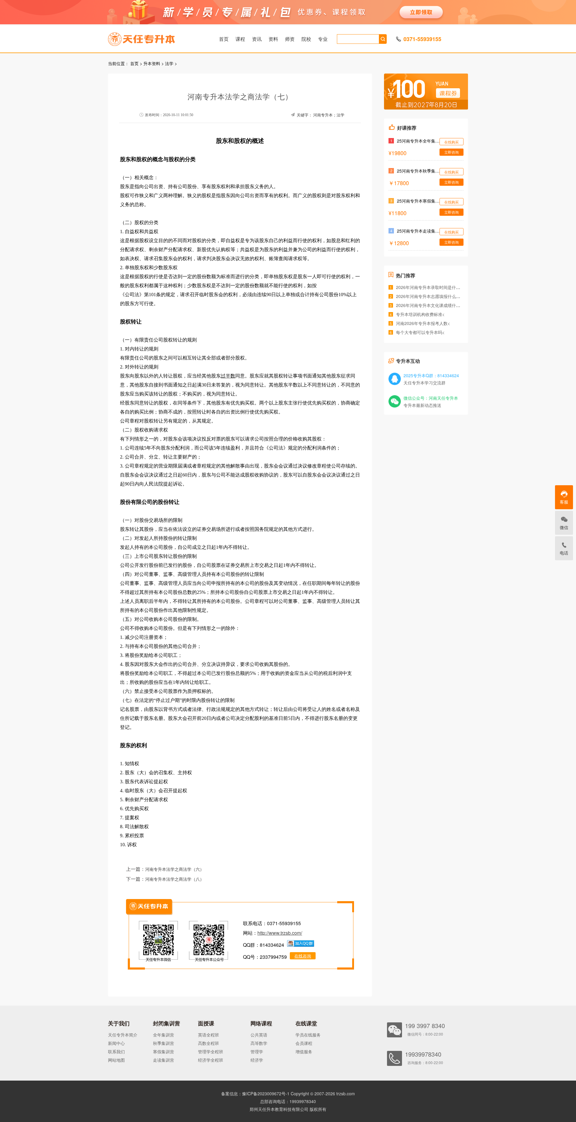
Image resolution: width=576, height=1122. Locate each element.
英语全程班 (208, 1034)
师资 (290, 38)
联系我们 (116, 1051)
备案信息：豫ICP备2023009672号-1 (255, 1093)
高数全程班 (208, 1043)
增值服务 (304, 1051)
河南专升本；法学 (328, 115)
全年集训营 (163, 1034)
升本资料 (151, 63)
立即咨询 (451, 152)
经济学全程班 (210, 1060)
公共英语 (258, 1034)
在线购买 (451, 141)
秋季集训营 (163, 1043)
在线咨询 (302, 956)
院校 (306, 38)
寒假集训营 (163, 1051)
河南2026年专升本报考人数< (423, 323)
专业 (323, 38)
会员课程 (304, 1043)
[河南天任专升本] (155, 37)
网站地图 (116, 1060)
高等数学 (258, 1043)
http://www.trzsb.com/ (279, 932)
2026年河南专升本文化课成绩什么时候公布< (437, 305)
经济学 (256, 1060)
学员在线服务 (308, 1034)
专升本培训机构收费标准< (420, 314)
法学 (169, 63)
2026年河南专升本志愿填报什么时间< (431, 296)
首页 (224, 38)
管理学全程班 (210, 1051)
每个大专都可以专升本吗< (420, 332)
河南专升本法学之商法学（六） (174, 869)
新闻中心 (116, 1043)
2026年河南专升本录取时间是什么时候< (433, 287)
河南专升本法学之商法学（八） (174, 879)
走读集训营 (163, 1060)
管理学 (256, 1051)
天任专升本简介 (122, 1034)
